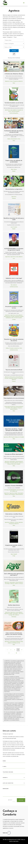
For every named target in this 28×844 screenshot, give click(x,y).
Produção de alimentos (18, 81)
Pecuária (15, 227)
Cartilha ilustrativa (14, 286)
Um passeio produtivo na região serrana (13, 307)
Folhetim (14, 198)
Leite (12, 227)
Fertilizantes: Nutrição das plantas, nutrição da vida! (13, 131)
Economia (12, 462)
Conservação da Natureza (9, 406)
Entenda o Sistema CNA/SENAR (13, 485)
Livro (14, 258)
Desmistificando (19, 377)
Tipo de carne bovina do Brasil (14, 369)
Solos (19, 138)
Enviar (21, 800)
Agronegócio (12, 461)
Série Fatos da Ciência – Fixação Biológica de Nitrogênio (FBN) (14, 429)
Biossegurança (7, 316)
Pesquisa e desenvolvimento (16, 408)
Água (12, 554)
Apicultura (21, 613)
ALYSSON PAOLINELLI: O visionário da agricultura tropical (13, 249)
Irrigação (15, 554)
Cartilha (14, 319)
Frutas (11, 81)
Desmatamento (14, 138)
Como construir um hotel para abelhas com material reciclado (13, 633)
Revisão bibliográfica (14, 113)
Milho (12, 169)
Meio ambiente (14, 285)
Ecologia (12, 316)
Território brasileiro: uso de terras (14, 102)
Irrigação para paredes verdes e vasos (13, 545)
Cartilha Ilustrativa (14, 350)
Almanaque (13, 616)
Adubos (9, 138)
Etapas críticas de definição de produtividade (14, 161)
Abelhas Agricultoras (14, 605)
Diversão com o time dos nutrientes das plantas (14, 339)
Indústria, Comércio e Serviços (16, 583)
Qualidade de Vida (9, 317)
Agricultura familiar (13, 493)
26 (16, 653)
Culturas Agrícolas (19, 522)
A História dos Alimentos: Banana (14, 73)
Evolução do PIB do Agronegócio (14, 454)
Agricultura (13, 196)
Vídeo (14, 83)
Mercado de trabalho (15, 464)
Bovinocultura (12, 377)
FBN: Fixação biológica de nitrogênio (16, 437)
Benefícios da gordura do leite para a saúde (14, 218)
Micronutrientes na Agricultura (13, 189)
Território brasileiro (15, 111)
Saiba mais (5, 832)
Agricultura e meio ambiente (11, 110)
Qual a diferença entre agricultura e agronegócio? (14, 574)
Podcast (14, 381)
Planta (15, 169)
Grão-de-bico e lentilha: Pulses (13, 514)
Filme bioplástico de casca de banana (14, 398)
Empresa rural (8, 494)
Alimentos (7, 81)
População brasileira (19, 316)
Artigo (14, 555)
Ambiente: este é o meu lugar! (14, 278)
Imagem (13, 171)
